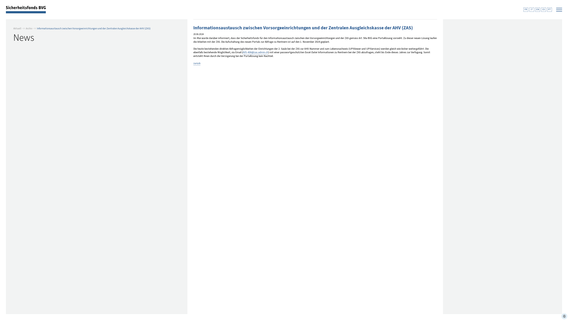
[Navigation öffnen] (559, 9)
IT (532, 9)
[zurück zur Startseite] (26, 9)
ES (543, 9)
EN (537, 9)
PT (549, 9)
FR (526, 9)
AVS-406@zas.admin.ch (255, 52)
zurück (196, 63)
